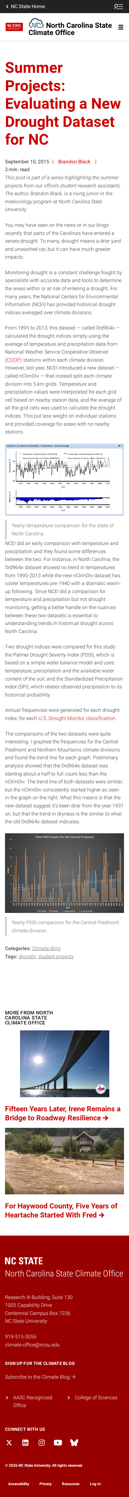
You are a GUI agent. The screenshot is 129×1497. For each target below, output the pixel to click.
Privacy (45, 1484)
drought (27, 956)
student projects (56, 956)
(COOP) (13, 360)
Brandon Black (74, 162)
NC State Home (28, 6)
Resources (71, 1484)
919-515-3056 (20, 1337)
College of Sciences (96, 1397)
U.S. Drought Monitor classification (77, 718)
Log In (95, 1484)
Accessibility (18, 1484)
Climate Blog (46, 948)
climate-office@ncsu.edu (32, 1345)
